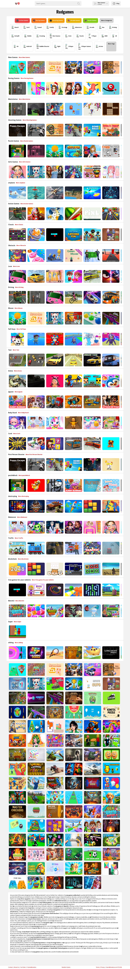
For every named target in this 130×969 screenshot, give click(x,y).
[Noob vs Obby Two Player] (92, 380)
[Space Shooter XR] (110, 192)
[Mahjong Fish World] (73, 151)
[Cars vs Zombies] (54, 506)
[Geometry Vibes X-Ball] (36, 698)
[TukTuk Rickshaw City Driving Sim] (17, 213)
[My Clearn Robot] (111, 783)
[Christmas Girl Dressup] (54, 88)
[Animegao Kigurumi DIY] (17, 422)
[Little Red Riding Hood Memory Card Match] (54, 443)
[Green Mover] (73, 255)
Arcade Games (75, 20)
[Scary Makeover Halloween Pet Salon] (35, 527)
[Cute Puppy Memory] (110, 443)
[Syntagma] (92, 797)
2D (116, 36)
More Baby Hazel (23, 412)
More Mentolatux (24, 99)
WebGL (29, 36)
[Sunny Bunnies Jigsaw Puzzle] (17, 401)
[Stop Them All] (92, 88)
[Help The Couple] (73, 276)
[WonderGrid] (92, 401)
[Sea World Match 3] (17, 610)
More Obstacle (21, 245)
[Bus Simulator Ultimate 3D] (110, 360)
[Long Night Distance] (110, 652)
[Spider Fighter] (110, 506)
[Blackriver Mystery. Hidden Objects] (17, 698)
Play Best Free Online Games (17, 3)
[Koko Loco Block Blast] (92, 506)
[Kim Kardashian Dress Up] (73, 527)
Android (29, 46)
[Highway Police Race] (17, 88)
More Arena (18, 371)
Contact (10, 967)
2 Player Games (86, 46)
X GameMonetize (31, 967)
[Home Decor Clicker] (110, 67)
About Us (16, 967)
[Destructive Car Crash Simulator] (54, 783)
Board (16, 27)
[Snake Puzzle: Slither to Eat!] (36, 811)
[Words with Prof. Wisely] (17, 726)
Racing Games (40, 20)
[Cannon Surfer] (54, 255)
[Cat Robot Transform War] (54, 109)
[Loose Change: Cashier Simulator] (73, 698)
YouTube (22, 967)
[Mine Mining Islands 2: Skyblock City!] (73, 769)
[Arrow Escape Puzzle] (92, 589)
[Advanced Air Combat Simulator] (73, 192)
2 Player (70, 46)
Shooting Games (58, 20)
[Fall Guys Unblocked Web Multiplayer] (73, 339)
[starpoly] (17, 443)
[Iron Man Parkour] (35, 213)
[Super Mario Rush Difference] (35, 485)
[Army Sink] (92, 339)
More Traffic (19, 538)
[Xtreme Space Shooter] (92, 464)
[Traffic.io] (92, 548)
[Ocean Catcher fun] (73, 234)
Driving (114, 27)
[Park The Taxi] (35, 360)
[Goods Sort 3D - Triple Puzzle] (35, 67)
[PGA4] (35, 109)
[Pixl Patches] (92, 213)
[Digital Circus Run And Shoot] (92, 109)
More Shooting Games (30, 120)
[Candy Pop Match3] (35, 610)
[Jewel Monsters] (110, 610)
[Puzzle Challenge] (54, 213)
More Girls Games (24, 162)
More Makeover (22, 517)
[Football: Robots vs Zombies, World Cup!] (73, 683)
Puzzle (82, 36)
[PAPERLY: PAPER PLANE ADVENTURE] (92, 192)
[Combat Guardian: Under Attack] (17, 783)
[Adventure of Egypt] (54, 130)
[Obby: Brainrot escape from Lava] (73, 811)
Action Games (23, 20)
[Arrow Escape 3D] (36, 754)
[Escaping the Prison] (110, 151)
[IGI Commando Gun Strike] (17, 380)
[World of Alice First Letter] (35, 589)
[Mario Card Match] (35, 443)
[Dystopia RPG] (110, 569)
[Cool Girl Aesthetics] (17, 171)
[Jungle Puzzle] (17, 151)
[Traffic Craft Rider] (73, 67)
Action (101, 46)
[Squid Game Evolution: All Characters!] (73, 726)
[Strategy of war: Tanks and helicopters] (92, 769)
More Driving (19, 287)
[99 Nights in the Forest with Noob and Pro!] (17, 797)
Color (70, 36)
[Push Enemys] (73, 589)
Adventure (78, 27)
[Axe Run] (73, 797)
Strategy (64, 27)
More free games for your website (43, 580)
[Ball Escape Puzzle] (54, 589)
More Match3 (19, 601)
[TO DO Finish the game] (35, 151)
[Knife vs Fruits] (73, 712)
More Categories (106, 20)
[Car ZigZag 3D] (92, 297)
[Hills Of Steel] (54, 754)
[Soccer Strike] (92, 783)
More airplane (20, 183)
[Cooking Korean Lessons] (92, 171)
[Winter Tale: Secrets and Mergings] (36, 726)
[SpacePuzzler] (17, 506)
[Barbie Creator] (92, 527)
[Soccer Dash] (17, 67)
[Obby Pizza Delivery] (92, 740)
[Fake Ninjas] (92, 811)
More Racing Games (27, 78)
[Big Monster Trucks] (73, 401)
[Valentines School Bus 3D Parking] (17, 276)
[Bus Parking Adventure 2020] (110, 297)
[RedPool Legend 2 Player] (17, 631)
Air (18, 46)
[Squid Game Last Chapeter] (54, 380)
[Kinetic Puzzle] (111, 712)
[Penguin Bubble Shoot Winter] (110, 380)
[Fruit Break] (73, 213)
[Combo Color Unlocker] (92, 318)
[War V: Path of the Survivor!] (36, 712)
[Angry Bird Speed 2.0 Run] (110, 276)
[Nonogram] (17, 683)
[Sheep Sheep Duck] (17, 255)
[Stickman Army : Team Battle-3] (92, 234)
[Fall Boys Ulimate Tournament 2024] (35, 339)
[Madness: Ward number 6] (73, 754)
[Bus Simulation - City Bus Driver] (92, 443)
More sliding (19, 642)
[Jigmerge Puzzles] (111, 797)
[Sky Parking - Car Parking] (35, 276)
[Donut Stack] (35, 255)
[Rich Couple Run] (92, 255)
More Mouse (18, 308)
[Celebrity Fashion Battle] (73, 88)
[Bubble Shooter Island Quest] (54, 797)
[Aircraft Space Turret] (54, 192)
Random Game (66, 967)
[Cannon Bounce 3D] (92, 130)
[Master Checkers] (17, 811)
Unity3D (16, 36)
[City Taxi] (73, 360)
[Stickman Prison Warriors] (54, 485)
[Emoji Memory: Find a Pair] (111, 754)
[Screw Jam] (54, 67)
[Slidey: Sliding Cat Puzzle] (110, 234)
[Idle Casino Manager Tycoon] (54, 151)
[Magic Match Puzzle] (54, 610)
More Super (17, 621)
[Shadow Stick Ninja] (92, 726)
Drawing (42, 36)
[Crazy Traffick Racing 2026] (54, 548)
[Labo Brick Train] (35, 548)
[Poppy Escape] (17, 130)
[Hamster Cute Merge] (54, 569)
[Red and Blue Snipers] (110, 318)
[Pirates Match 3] (73, 610)
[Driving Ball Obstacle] (17, 652)
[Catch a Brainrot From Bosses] (17, 769)
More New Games (24, 57)
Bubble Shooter (44, 46)
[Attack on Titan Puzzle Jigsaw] (110, 401)
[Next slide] (121, 67)
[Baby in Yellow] (73, 422)
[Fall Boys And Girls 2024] (110, 339)
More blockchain (23, 559)
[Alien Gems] (92, 610)
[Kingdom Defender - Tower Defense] (17, 754)
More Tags (111, 44)
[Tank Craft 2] (92, 754)
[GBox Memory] (17, 234)
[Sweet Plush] (110, 485)
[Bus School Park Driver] (73, 443)
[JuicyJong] (54, 740)
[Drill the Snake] (73, 783)
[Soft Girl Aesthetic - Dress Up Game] (54, 276)
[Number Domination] (92, 569)
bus (103, 27)
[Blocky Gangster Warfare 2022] (73, 130)
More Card (16, 433)
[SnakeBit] (54, 234)
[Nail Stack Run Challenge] (73, 171)
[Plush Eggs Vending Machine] (54, 339)
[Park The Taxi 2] (17, 360)
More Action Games (27, 203)
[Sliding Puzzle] (35, 652)
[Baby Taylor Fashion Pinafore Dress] (35, 422)
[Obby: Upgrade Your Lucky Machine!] (111, 740)
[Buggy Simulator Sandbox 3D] (54, 769)
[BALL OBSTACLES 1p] (110, 255)
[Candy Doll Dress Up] (110, 171)
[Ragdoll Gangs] (73, 380)
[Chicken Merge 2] (17, 740)
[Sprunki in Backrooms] (36, 769)
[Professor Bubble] (110, 464)
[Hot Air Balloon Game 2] (17, 192)
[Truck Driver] (73, 548)
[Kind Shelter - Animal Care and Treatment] (35, 171)
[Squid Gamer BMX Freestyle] (73, 297)
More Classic (19, 224)
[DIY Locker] (35, 88)
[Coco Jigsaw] (35, 401)
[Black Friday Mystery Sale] (54, 171)
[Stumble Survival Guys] (17, 339)
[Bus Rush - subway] (110, 213)
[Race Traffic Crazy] (110, 548)
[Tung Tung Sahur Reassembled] (73, 652)
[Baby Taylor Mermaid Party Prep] (92, 422)
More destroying (23, 496)
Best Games (56, 36)
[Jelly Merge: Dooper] (111, 726)
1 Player (94, 36)
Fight (58, 46)
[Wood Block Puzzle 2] (110, 109)
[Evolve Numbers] (17, 569)
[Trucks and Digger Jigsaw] (54, 401)
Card (27, 27)
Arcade (92, 27)
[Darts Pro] (17, 712)
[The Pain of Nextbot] (35, 380)
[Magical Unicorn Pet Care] (54, 422)
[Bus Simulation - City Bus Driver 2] (92, 276)
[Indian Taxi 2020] (92, 360)
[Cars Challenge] (92, 67)
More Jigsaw (18, 392)
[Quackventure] (111, 769)
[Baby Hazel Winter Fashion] (110, 422)
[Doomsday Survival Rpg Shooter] (35, 130)
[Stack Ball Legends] (110, 589)
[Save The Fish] (35, 234)
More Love (16, 266)
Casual (39, 27)
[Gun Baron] (54, 712)
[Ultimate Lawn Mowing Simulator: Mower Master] (36, 797)
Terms (97, 967)
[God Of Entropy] (36, 740)
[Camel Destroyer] (54, 683)
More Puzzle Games (26, 141)
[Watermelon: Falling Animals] (92, 698)
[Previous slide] (8, 67)
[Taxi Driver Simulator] (54, 360)
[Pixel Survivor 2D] (73, 109)
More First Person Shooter (34, 454)
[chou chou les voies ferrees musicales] (17, 548)
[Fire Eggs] (92, 652)
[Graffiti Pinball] (110, 88)
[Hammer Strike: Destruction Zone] (35, 506)
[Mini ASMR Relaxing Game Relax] (54, 811)
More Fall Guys (21, 329)
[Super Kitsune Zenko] (110, 130)
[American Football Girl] (92, 151)
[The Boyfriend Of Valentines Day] (54, 527)
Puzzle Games (92, 20)
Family (52, 27)
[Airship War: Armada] (35, 192)
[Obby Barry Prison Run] (73, 569)
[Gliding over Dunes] (54, 652)
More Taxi (16, 350)
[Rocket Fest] (73, 506)
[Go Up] (92, 712)
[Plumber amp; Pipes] (92, 485)
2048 (106, 36)
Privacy (103, 967)
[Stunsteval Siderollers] (111, 698)
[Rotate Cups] (92, 683)
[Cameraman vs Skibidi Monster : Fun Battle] (73, 318)
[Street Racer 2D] (73, 740)
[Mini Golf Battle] (36, 783)
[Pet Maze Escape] (54, 726)
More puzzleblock (24, 475)
